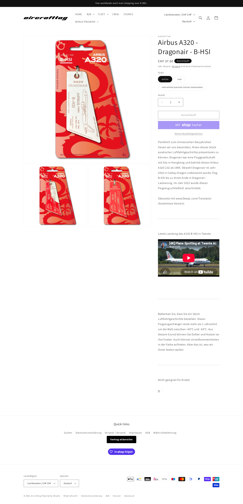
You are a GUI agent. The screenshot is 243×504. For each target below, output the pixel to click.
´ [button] (162, 390)
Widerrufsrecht (71, 496)
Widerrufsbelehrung (164, 432)
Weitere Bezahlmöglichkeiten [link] (189, 133)
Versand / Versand (115, 432)
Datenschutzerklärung (88, 432)
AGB (147, 432)
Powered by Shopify (51, 496)
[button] (90, 14)
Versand (176, 66)
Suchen (68, 432)
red (181, 79)
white (167, 79)
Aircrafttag (36, 496)
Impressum (135, 432)
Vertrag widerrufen (121, 439)
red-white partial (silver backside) (184, 87)
